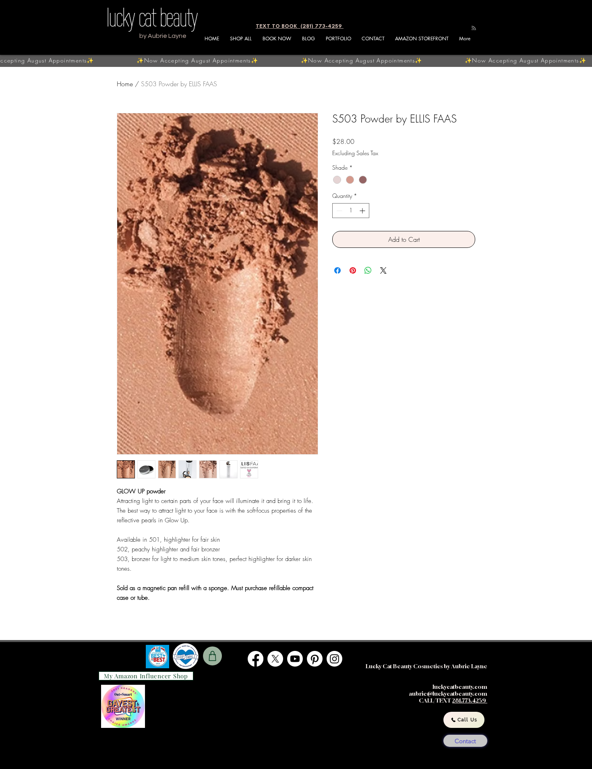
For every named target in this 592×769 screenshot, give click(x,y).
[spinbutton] (351, 211)
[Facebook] (255, 659)
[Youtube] (295, 659)
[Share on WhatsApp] (368, 270)
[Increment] (363, 211)
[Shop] (212, 655)
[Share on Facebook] (337, 270)
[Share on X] (383, 270)
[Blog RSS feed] (474, 28)
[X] (275, 659)
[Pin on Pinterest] (353, 270)
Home (125, 83)
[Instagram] (334, 659)
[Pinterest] (315, 659)
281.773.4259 (469, 700)
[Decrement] (338, 211)
